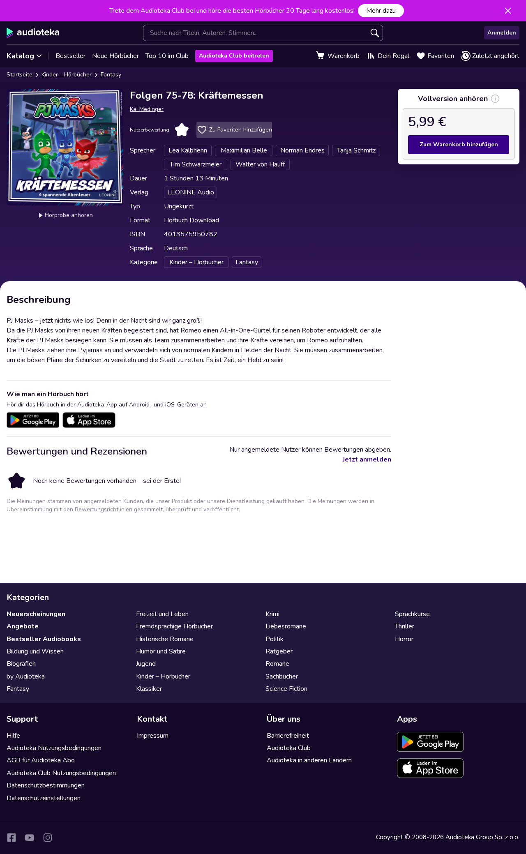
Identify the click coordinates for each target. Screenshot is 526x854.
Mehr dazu (381, 10)
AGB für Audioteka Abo (41, 760)
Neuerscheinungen (36, 614)
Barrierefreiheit (288, 735)
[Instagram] (48, 837)
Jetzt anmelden (367, 459)
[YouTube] (30, 837)
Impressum (152, 735)
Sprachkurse (412, 614)
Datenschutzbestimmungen (46, 785)
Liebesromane (285, 626)
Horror (404, 639)
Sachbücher (281, 676)
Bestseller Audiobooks (44, 639)
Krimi (272, 614)
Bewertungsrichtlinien (103, 509)
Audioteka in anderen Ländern (309, 760)
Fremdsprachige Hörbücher (174, 626)
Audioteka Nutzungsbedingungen (54, 747)
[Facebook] (11, 837)
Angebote (23, 626)
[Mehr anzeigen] (495, 99)
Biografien (21, 663)
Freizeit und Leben (162, 614)
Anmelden (501, 33)
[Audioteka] (33, 33)
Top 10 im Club (167, 55)
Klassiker (149, 688)
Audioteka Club (289, 747)
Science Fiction (286, 688)
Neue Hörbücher (115, 55)
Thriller (404, 626)
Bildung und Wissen (35, 651)
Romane (277, 663)
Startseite (19, 74)
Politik (274, 639)
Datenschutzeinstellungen (44, 798)
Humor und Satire (161, 651)
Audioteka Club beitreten (234, 56)
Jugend (146, 663)
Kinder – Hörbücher (67, 74)
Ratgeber (279, 651)
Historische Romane (165, 639)
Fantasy (111, 74)
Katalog (20, 56)
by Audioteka (26, 676)
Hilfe (13, 735)
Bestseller (70, 55)
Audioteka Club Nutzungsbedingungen (61, 773)
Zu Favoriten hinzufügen (240, 130)
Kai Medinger (147, 109)
